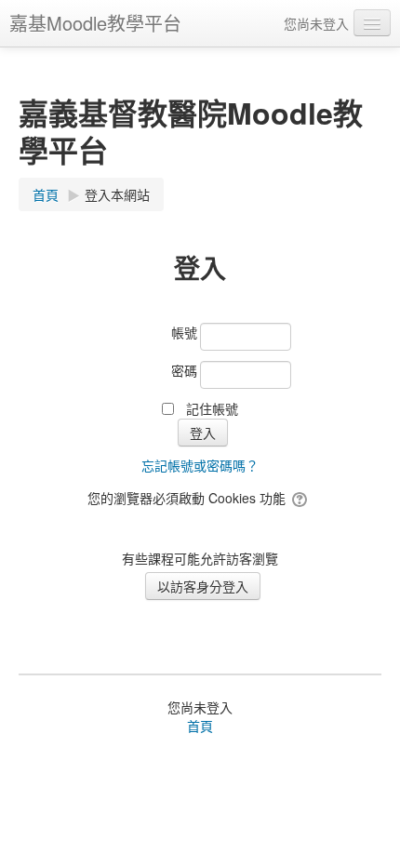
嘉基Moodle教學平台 (95, 22)
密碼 (184, 370)
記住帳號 (212, 408)
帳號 (184, 332)
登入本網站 (117, 194)
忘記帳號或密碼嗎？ (200, 465)
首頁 (200, 725)
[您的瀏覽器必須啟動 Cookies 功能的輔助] (301, 497)
